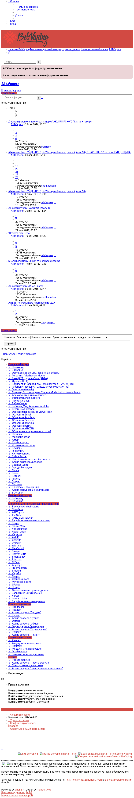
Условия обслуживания (118, 779)
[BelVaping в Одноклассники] (12, 709)
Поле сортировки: (41, 337)
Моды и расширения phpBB (17, 795)
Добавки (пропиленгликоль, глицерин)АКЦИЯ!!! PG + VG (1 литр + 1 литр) (50, 121)
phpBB (18, 789)
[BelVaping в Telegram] (16, 709)
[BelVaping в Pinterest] (8, 709)
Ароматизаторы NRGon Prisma (25, 286)
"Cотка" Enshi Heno (19, 233)
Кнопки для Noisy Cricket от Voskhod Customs (34, 261)
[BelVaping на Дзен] (14, 709)
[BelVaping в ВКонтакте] (2, 709)
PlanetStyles (44, 789)
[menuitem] (26, 6)
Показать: (10, 337)
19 (16, 166)
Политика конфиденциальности (84, 779)
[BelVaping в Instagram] (4, 709)
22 (16, 174)
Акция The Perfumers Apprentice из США (31, 302)
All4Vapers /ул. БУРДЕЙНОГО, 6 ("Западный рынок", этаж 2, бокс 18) (47, 191)
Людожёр (47, 322)
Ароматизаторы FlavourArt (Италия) (29, 208)
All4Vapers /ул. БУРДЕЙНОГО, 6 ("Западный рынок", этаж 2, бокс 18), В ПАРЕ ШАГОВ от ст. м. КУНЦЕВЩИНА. (69, 152)
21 (16, 171)
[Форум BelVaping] (27, 46)
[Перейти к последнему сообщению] (52, 146)
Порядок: (82, 337)
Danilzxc (46, 146)
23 (16, 177)
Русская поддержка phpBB (16, 792)
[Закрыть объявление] (129, 67)
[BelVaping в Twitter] (10, 709)
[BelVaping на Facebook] (6, 709)
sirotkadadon (48, 185)
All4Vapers (10, 84)
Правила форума (11, 90)
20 (16, 169)
